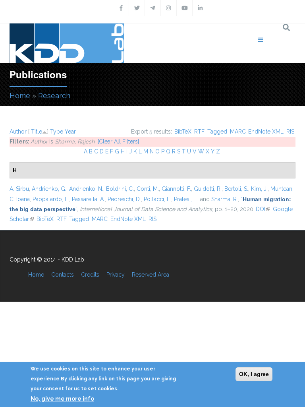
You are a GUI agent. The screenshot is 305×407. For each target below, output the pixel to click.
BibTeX (182, 131)
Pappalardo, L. (51, 199)
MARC (238, 131)
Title (36, 131)
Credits (90, 274)
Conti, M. (148, 189)
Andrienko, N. (86, 189)
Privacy (115, 274)
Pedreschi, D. (124, 199)
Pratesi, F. (185, 199)
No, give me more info (62, 398)
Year (70, 131)
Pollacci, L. (157, 199)
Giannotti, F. (176, 189)
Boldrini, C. (120, 189)
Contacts (62, 274)
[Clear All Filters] (118, 141)
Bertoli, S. (236, 189)
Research (54, 95)
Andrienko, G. (49, 189)
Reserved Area (150, 274)
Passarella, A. (88, 199)
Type (56, 131)
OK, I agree (254, 374)
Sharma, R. (224, 199)
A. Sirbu (19, 189)
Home (20, 95)
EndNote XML (266, 131)
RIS (290, 131)
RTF (199, 131)
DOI (263, 209)
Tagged (217, 131)
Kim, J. (259, 189)
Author (18, 131)
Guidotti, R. (208, 189)
